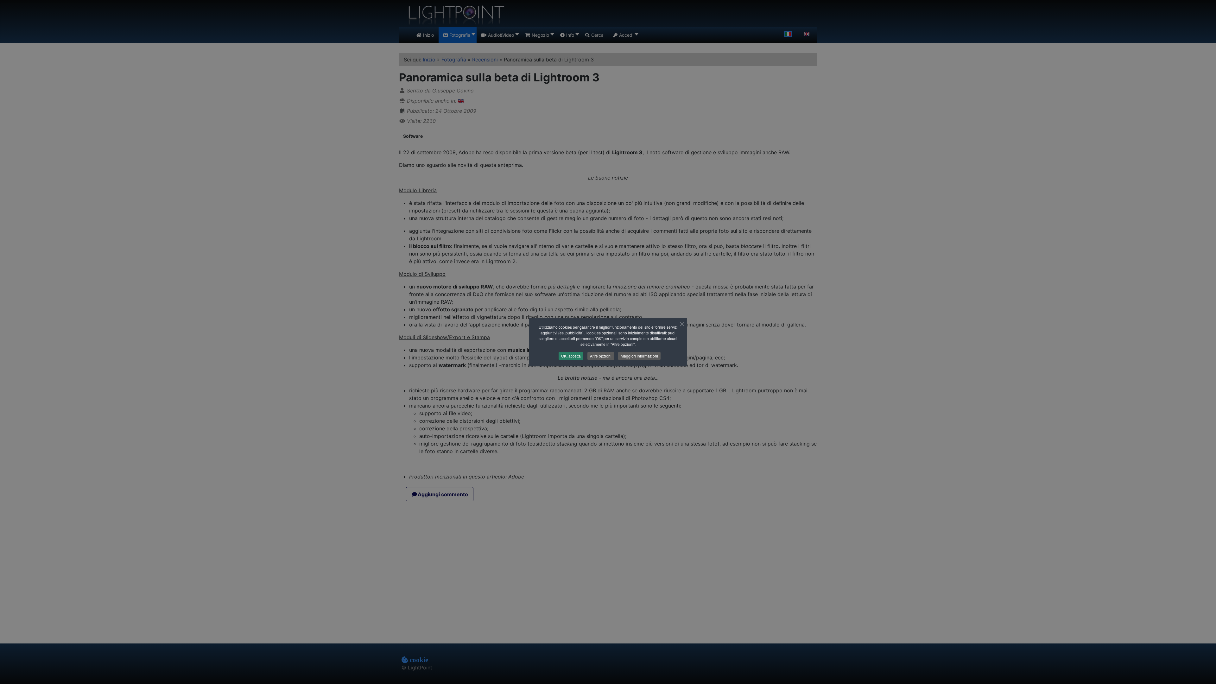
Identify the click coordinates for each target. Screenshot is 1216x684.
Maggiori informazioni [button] (639, 355)
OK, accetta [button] (571, 355)
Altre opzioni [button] (600, 355)
